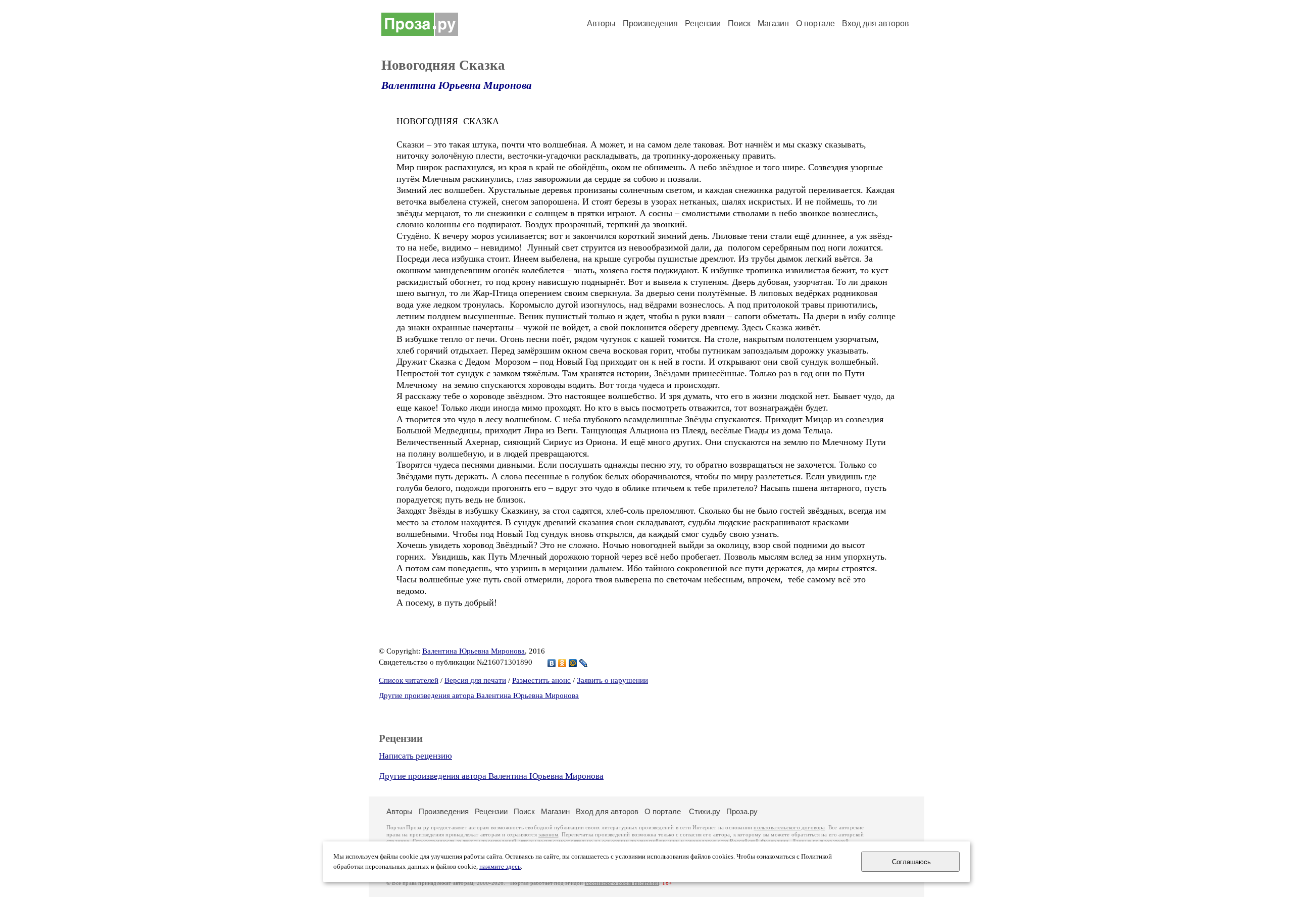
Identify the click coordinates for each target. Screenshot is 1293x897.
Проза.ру (742, 811)
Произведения (650, 23)
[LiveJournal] (583, 663)
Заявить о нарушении (612, 680)
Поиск (739, 23)
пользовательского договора (789, 827)
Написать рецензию (415, 756)
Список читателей (408, 680)
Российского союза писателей (622, 883)
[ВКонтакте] (551, 663)
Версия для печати (475, 680)
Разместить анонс (541, 680)
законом (548, 834)
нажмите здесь (500, 866)
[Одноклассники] (562, 663)
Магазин (773, 23)
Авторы (601, 23)
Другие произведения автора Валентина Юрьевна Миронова (479, 695)
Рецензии (703, 23)
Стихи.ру (704, 811)
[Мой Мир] (573, 663)
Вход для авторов (875, 23)
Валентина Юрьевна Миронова (456, 85)
